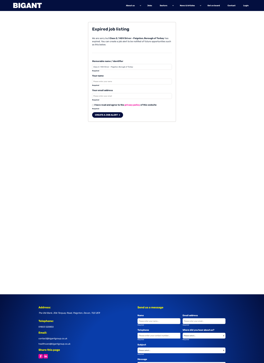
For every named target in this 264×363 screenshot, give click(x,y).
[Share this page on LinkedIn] (45, 356)
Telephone (143, 330)
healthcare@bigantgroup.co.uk (54, 344)
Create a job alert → (107, 115)
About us (130, 5)
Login (246, 5)
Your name (98, 75)
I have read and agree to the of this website (125, 105)
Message (142, 359)
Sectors (163, 5)
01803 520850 (46, 327)
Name (141, 315)
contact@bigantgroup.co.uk (52, 338)
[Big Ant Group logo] (27, 5)
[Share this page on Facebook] (40, 356)
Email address (190, 315)
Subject (142, 344)
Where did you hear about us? (198, 330)
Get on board (213, 5)
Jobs (149, 5)
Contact (232, 5)
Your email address (102, 90)
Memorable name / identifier (107, 61)
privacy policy (132, 105)
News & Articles (187, 5)
